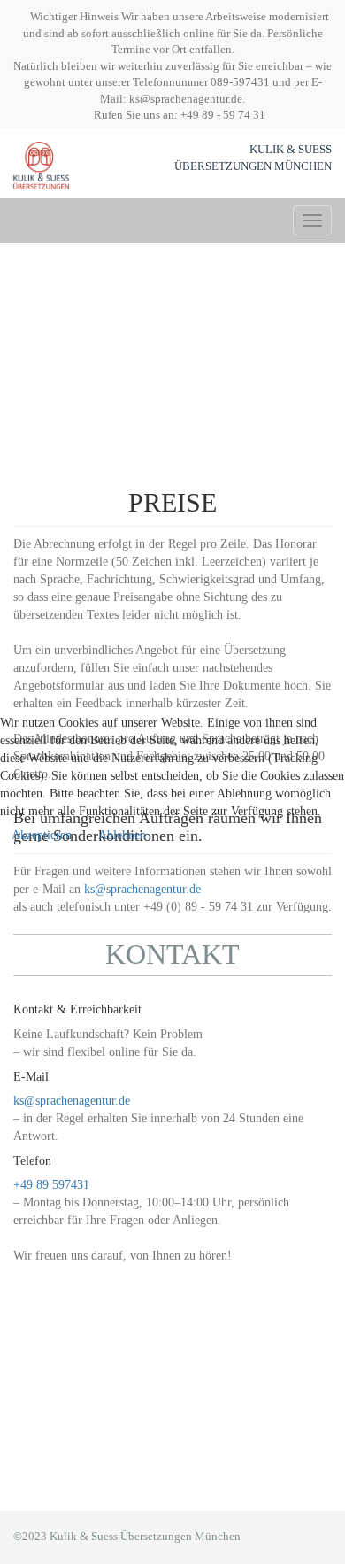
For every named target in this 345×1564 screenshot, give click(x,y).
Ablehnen (122, 835)
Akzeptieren (42, 835)
